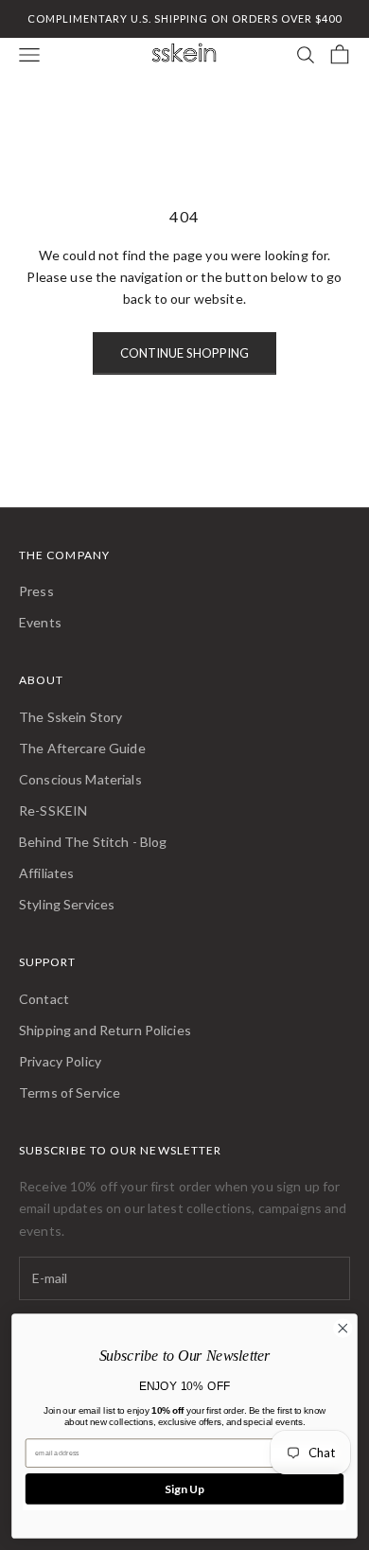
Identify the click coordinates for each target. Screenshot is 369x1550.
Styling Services (66, 904)
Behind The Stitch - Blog (93, 842)
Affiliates (46, 873)
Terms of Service (69, 1092)
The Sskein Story (70, 717)
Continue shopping (184, 353)
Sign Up (184, 1489)
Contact (44, 999)
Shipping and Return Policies (105, 1030)
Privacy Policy (60, 1061)
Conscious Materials (80, 779)
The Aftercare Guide (82, 748)
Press (36, 591)
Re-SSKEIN (53, 810)
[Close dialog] (343, 1328)
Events (40, 622)
